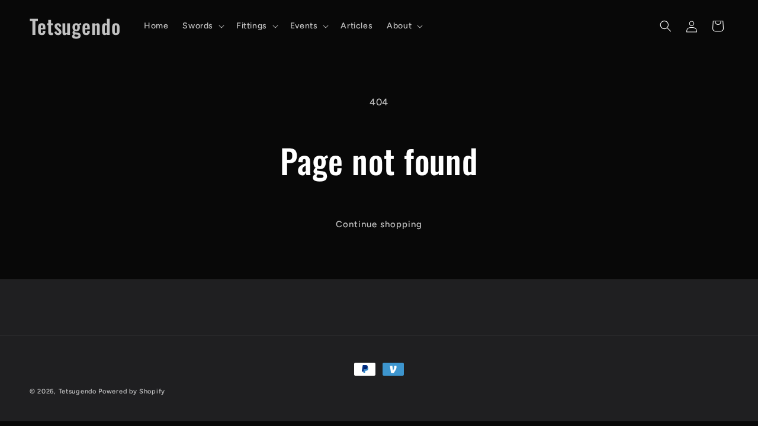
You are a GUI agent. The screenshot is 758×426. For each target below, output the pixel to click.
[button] (202, 26)
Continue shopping (379, 224)
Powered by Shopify (131, 391)
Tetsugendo (78, 391)
